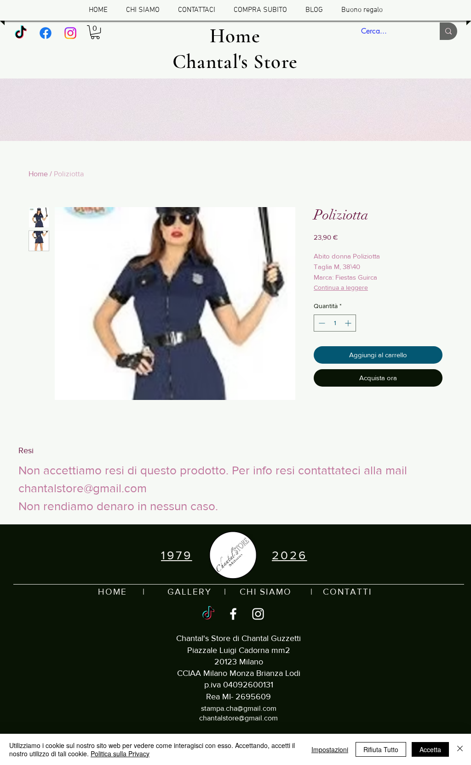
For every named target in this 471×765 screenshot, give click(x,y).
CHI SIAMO (266, 591)
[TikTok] (21, 33)
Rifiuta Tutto (380, 749)
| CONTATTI (332, 591)
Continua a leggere (341, 287)
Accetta (430, 749)
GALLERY (189, 591)
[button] (95, 32)
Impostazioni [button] (329, 749)
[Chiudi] (459, 749)
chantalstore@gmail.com (238, 718)
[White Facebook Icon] (233, 614)
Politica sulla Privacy (120, 753)
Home (38, 174)
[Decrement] (321, 323)
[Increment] (349, 323)
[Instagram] (70, 33)
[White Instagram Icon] (258, 614)
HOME (112, 591)
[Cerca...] (448, 31)
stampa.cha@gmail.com (238, 708)
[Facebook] (45, 33)
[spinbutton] (335, 323)
